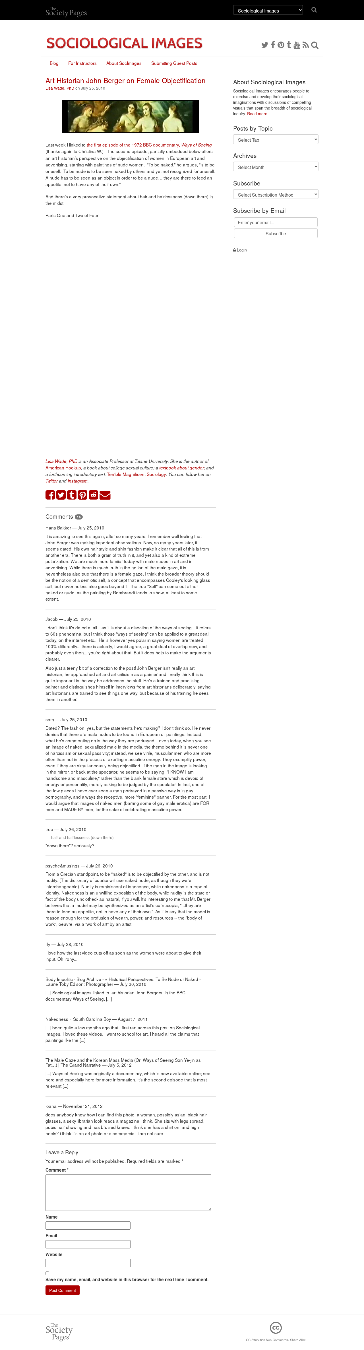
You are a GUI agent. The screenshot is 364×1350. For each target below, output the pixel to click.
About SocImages (124, 63)
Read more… (259, 113)
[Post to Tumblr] (72, 495)
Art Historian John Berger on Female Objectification (126, 80)
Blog (54, 63)
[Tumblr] (289, 44)
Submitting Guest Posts (174, 63)
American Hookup (63, 467)
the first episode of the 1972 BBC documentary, (149, 144)
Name (52, 1217)
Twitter (52, 481)
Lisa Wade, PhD (60, 88)
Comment (57, 1170)
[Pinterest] (281, 44)
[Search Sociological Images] (314, 44)
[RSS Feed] (306, 44)
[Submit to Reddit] (93, 495)
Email (51, 1235)
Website (54, 1254)
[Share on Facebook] (50, 495)
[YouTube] (296, 44)
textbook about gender (181, 468)
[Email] (105, 495)
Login (241, 250)
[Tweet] (61, 495)
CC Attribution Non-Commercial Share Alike (276, 1339)
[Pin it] (83, 495)
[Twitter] (264, 44)
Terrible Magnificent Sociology (136, 474)
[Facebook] (273, 44)
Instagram (78, 481)
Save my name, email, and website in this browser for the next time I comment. (127, 1279)
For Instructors (82, 63)
